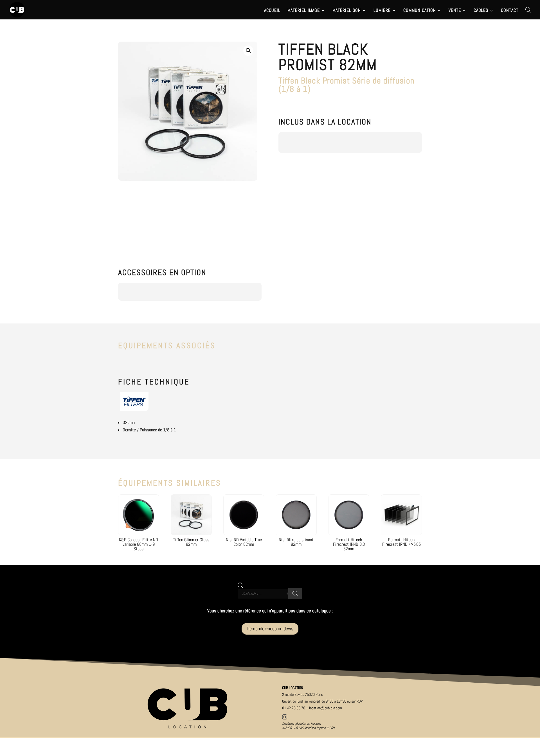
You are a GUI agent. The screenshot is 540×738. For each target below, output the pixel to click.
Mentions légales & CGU (319, 728)
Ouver (322, 701)
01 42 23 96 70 (293, 707)
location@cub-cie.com (325, 707)
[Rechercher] (295, 593)
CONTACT (509, 10)
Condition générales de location (301, 723)
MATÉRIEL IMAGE (303, 10)
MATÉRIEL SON (346, 10)
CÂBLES (481, 10)
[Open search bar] (528, 9)
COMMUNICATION (419, 10)
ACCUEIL (272, 10)
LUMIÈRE (382, 10)
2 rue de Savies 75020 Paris (302, 694)
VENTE (455, 10)
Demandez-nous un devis (270, 628)
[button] (248, 51)
